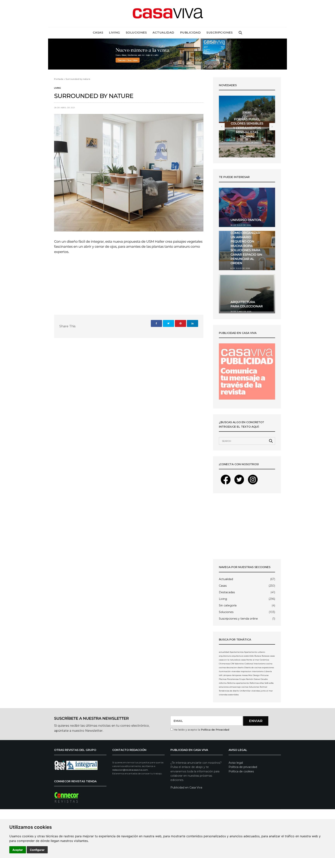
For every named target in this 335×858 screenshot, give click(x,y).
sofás (271, 683)
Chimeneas (224, 663)
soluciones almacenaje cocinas (233, 687)
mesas (245, 675)
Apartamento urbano (254, 652)
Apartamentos (236, 652)
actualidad (224, 652)
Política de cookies (241, 771)
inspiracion (246, 671)
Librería (268, 671)
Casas (98, 32)
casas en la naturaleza (229, 660)
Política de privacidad (243, 767)
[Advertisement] (247, 526)
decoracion (231, 667)
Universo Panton (246, 220)
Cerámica (264, 660)
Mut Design (254, 675)
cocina (269, 663)
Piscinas (222, 679)
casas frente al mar (250, 660)
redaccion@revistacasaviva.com (130, 769)
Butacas (265, 656)
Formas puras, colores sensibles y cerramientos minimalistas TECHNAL (247, 128)
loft (220, 675)
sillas (261, 683)
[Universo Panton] (247, 207)
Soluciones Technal (258, 687)
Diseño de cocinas (252, 667)
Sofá (266, 683)
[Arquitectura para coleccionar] (247, 293)
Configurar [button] (37, 849)
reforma (223, 683)
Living (114, 32)
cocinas (222, 667)
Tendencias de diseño (229, 690)
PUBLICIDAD (190, 32)
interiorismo (258, 671)
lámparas (236, 675)
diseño (240, 667)
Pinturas (264, 675)
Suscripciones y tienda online (238, 618)
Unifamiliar (245, 690)
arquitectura (225, 656)
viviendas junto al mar (262, 690)
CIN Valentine (237, 663)
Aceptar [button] (17, 849)
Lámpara (227, 675)
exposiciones (268, 667)
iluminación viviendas (229, 671)
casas (272, 656)
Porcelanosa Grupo (236, 679)
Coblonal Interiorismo (255, 663)
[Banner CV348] (167, 54)
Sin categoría (228, 605)
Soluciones (136, 32)
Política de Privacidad (215, 729)
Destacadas (227, 592)
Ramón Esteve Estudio (257, 679)
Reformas (254, 683)
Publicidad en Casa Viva (186, 787)
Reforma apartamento (238, 683)
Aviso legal (236, 762)
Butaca (257, 656)
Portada (58, 79)
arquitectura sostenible (242, 656)
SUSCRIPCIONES (219, 32)
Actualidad (163, 32)
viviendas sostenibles (229, 694)
